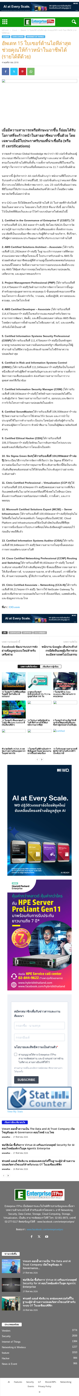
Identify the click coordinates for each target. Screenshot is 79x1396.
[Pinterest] (22, 71)
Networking (65, 1381)
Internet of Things (35, 36)
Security (6, 1336)
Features (18, 1381)
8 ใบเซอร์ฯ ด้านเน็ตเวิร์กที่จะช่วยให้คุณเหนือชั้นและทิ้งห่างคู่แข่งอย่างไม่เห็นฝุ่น (65, 722)
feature (5, 1352)
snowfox (6, 1136)
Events (31, 1386)
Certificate (15, 632)
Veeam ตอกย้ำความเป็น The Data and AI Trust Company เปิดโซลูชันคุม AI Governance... (47, 1264)
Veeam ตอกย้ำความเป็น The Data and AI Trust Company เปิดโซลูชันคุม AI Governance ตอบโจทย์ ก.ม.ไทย (38, 1130)
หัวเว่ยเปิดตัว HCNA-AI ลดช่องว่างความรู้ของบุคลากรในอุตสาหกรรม (13, 751)
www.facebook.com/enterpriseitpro (45, 1229)
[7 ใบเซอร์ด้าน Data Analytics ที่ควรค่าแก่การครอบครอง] (65, 681)
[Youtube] (47, 1237)
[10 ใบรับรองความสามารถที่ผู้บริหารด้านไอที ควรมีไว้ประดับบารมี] (65, 738)
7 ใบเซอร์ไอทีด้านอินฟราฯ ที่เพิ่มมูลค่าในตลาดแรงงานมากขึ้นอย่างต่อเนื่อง (39, 751)
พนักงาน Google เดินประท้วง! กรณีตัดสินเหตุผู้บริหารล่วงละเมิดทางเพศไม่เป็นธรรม (59, 650)
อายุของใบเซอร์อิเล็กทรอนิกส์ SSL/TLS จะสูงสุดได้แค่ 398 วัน (39, 694)
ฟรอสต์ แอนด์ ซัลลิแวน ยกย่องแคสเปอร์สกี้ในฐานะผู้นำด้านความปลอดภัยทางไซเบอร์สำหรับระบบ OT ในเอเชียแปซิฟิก (38, 1162)
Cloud (14, 30)
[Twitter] (14, 71)
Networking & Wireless (14, 1347)
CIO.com (14, 607)
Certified (27, 632)
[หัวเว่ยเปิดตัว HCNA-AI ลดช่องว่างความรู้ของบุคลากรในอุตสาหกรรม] (14, 738)
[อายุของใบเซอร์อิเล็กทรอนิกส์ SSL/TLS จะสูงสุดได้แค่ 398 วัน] (39, 681)
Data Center (17, 36)
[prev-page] (37, 759)
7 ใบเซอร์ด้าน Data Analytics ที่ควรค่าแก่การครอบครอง (64, 694)
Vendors (6, 1330)
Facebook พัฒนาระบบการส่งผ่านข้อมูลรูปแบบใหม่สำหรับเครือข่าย (19, 650)
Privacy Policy (44, 1386)
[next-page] (42, 759)
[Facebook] (5, 71)
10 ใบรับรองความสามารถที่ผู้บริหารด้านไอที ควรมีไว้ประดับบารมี (65, 751)
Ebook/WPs (50, 1381)
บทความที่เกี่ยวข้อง (29, 666)
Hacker (5, 1358)
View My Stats (15, 1111)
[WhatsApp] (31, 71)
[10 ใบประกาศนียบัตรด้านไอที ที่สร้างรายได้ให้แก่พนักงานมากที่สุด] (39, 710)
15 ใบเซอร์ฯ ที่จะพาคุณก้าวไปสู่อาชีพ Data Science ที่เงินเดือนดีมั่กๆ (13, 722)
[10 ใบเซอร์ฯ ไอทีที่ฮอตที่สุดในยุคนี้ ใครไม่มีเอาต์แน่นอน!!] (14, 681)
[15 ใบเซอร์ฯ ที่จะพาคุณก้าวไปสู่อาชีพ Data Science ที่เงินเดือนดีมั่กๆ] (14, 710)
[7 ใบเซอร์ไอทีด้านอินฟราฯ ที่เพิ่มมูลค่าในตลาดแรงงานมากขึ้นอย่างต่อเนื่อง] (39, 738)
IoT (39, 1381)
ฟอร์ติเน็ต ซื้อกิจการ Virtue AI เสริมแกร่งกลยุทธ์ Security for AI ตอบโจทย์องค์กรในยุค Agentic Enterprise (38, 1146)
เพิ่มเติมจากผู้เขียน (51, 666)
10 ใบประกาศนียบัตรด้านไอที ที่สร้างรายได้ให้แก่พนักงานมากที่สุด (39, 722)
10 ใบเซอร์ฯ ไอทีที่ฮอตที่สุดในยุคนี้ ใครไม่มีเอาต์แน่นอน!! (14, 694)
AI (9, 1381)
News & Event (9, 1364)
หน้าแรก (5, 30)
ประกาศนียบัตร (40, 632)
